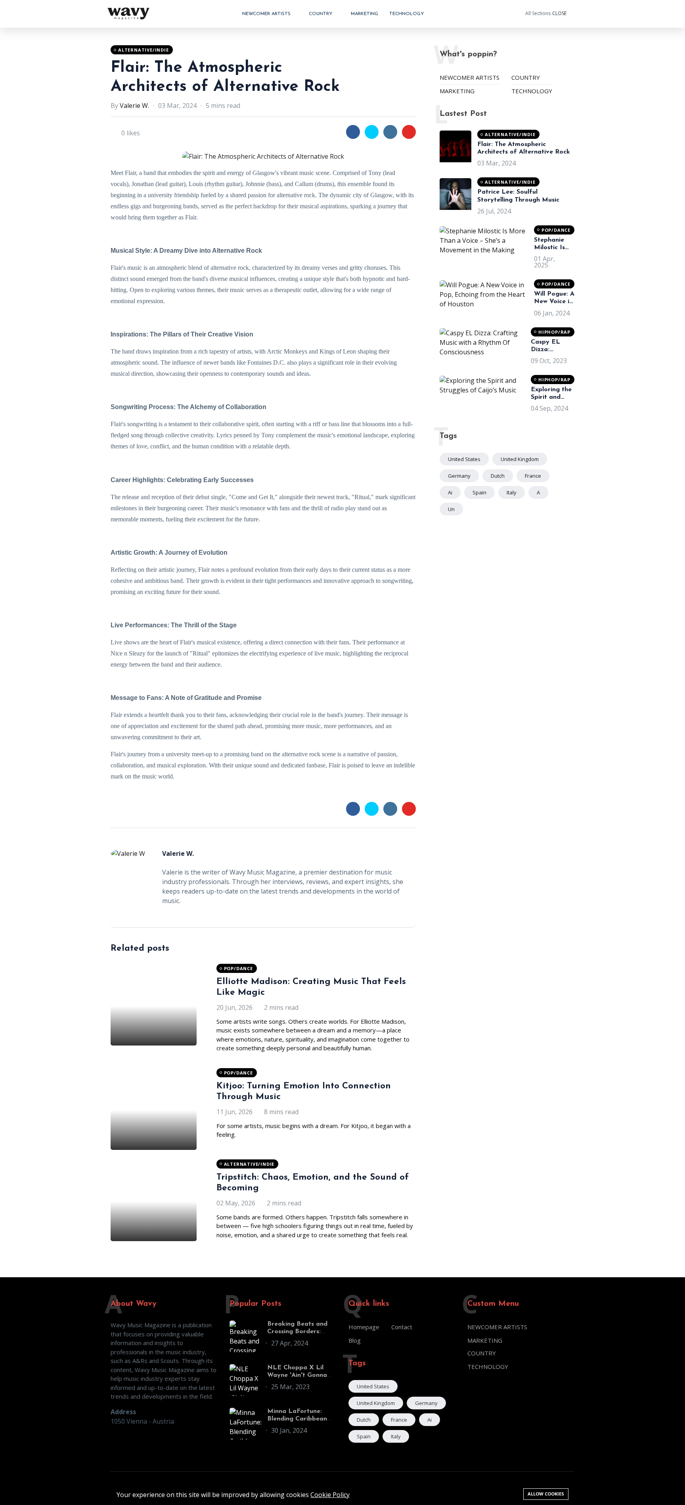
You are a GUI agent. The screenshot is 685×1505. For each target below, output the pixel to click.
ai (450, 492)
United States (464, 459)
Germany (459, 475)
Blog (354, 1340)
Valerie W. (134, 105)
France (533, 475)
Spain (479, 492)
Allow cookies (546, 1494)
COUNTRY (321, 14)
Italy (512, 492)
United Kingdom (520, 459)
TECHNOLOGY (406, 14)
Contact (401, 1327)
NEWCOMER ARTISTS (267, 14)
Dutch (498, 475)
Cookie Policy (330, 1494)
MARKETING (364, 14)
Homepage (363, 1327)
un (451, 509)
